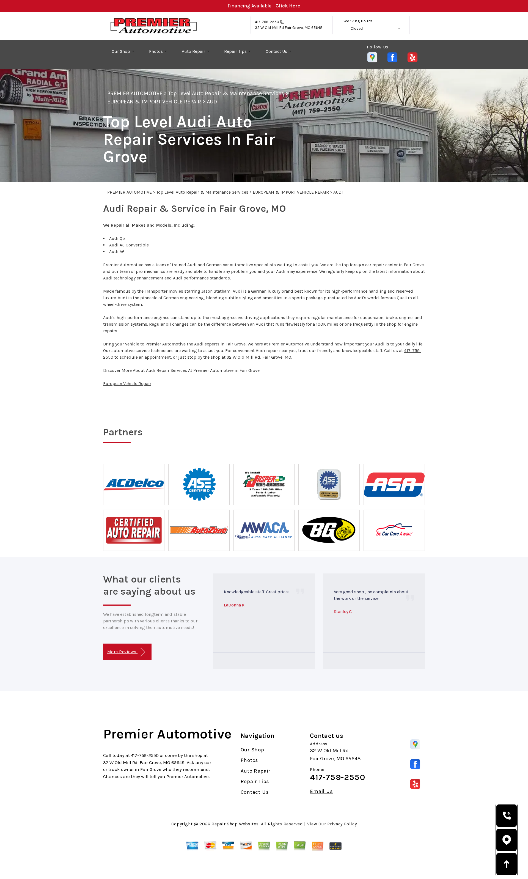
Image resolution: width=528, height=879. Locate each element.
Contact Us (276, 51)
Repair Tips (235, 51)
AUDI (213, 101)
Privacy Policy (342, 823)
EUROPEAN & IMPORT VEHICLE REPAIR (154, 101)
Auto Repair (193, 51)
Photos (156, 51)
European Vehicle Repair (127, 383)
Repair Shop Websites (234, 823)
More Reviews (122, 651)
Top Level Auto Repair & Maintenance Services (226, 93)
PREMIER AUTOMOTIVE (135, 93)
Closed (357, 28)
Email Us (321, 791)
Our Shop (121, 51)
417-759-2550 (267, 22)
